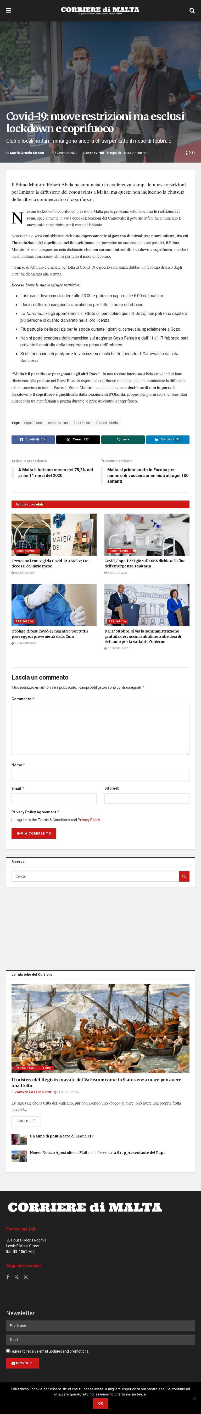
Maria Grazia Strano (27, 152)
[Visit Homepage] (100, 10)
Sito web (111, 788)
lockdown (82, 423)
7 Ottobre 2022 (117, 648)
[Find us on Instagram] (26, 1277)
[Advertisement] (100, 927)
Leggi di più (28, 1121)
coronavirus (58, 423)
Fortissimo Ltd (20, 1229)
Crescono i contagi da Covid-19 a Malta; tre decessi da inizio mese (50, 563)
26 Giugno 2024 (25, 573)
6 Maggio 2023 (117, 573)
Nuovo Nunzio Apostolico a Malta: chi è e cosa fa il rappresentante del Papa (97, 1153)
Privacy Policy (89, 820)
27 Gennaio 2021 (64, 152)
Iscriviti (25, 1363)
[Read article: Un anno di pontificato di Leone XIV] (19, 1139)
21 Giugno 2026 (68, 1092)
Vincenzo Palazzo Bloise (33, 1092)
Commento (23, 699)
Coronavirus (93, 152)
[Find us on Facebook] (7, 1277)
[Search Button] (192, 10)
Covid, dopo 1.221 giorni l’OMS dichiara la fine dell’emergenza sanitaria (145, 563)
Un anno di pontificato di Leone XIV (62, 1136)
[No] (194, 1398)
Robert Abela (107, 423)
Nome (18, 765)
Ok (100, 1403)
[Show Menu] (8, 10)
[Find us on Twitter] (16, 1277)
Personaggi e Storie (34, 1068)
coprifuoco (33, 423)
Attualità (24, 621)
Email (18, 788)
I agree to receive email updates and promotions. (49, 1351)
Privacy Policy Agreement (36, 812)
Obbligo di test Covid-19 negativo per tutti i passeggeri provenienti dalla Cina (50, 634)
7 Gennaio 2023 (25, 643)
